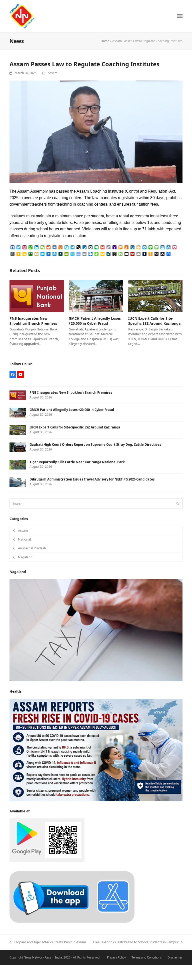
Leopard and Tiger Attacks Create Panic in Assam (48, 942)
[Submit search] (177, 503)
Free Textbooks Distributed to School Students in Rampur (135, 942)
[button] (179, 16)
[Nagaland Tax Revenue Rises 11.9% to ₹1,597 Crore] (96, 630)
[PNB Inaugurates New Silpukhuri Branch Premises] (37, 296)
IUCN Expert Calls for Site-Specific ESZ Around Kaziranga (154, 320)
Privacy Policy (116, 957)
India (58, 957)
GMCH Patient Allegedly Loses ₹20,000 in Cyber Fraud (95, 320)
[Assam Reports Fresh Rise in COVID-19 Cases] (96, 749)
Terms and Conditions (147, 957)
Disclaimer (175, 957)
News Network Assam (39, 957)
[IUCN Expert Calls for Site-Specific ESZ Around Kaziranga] (155, 296)
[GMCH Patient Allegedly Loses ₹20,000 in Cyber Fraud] (96, 296)
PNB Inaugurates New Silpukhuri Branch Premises (33, 320)
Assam (52, 73)
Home (105, 41)
